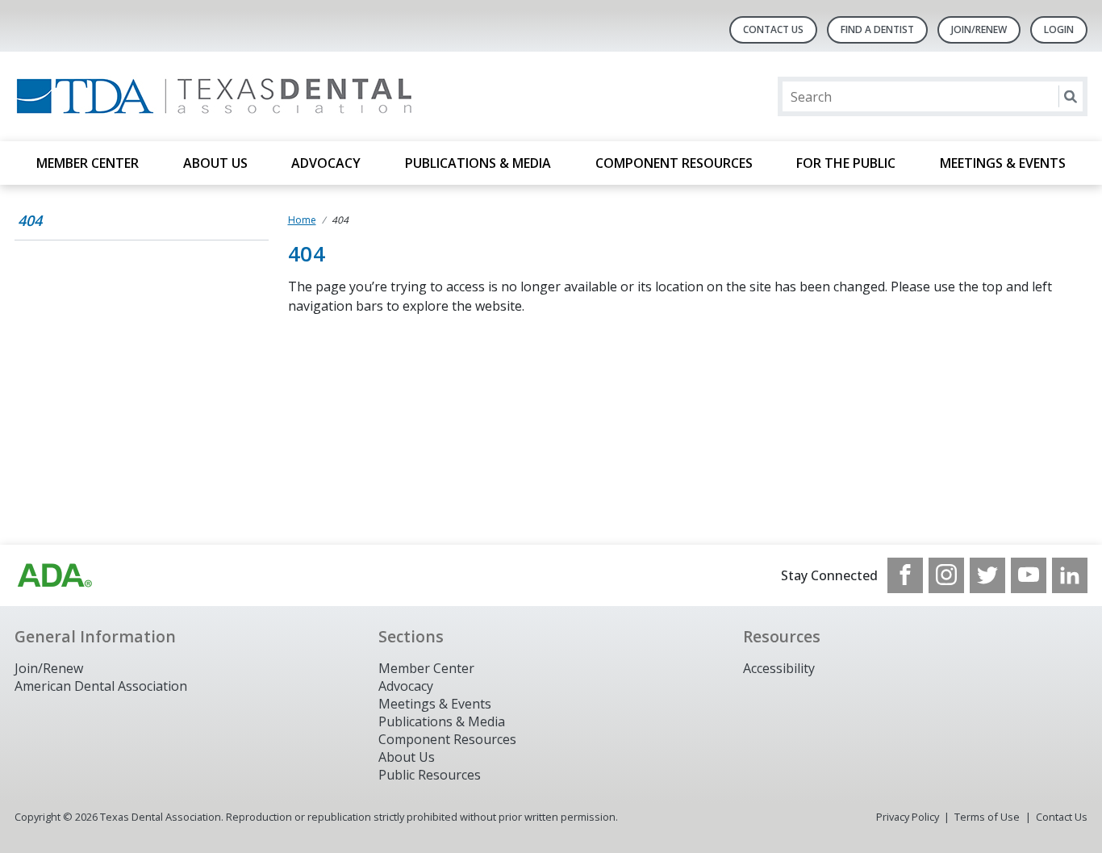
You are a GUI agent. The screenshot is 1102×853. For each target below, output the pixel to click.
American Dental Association (101, 686)
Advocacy (326, 163)
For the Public (845, 163)
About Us (215, 163)
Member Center (87, 163)
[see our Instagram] (946, 575)
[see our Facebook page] (905, 575)
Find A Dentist (877, 29)
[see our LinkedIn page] (1069, 575)
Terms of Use (987, 816)
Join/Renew (979, 29)
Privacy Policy (907, 816)
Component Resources (674, 163)
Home (302, 220)
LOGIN (1059, 29)
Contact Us (773, 29)
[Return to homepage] (223, 96)
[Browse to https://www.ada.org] (55, 575)
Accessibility (779, 668)
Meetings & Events (1003, 163)
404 (30, 220)
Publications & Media (478, 163)
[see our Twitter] (987, 575)
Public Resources (429, 775)
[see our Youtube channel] (1028, 575)
